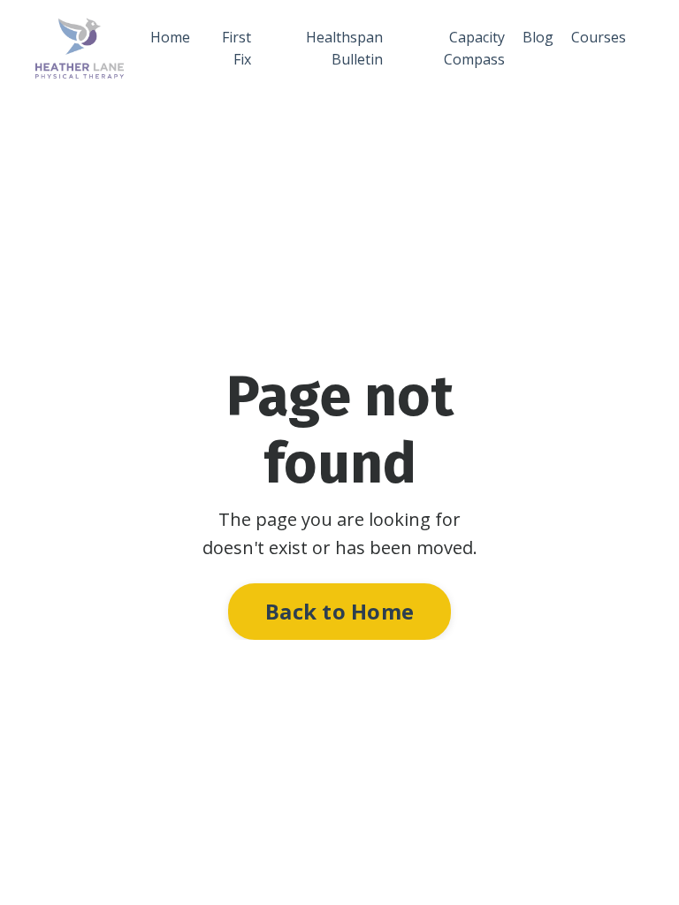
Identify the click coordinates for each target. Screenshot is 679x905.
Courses (598, 37)
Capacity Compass (474, 48)
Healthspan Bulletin (344, 48)
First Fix (236, 48)
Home (170, 37)
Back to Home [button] (339, 611)
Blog (538, 37)
